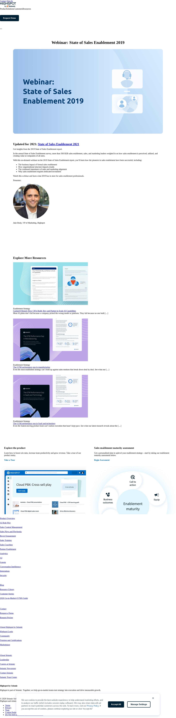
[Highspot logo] (8, 6)
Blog (2, 585)
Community (5, 636)
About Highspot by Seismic (11, 627)
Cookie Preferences (13, 712)
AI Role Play (5, 523)
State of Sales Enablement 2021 (58, 144)
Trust (7, 710)
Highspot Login (6, 631)
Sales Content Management (11, 527)
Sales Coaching (6, 545)
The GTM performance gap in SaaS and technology (34, 423)
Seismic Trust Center (8, 677)
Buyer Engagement (8, 536)
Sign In (10, 1)
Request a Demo (7, 613)
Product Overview (7, 518)
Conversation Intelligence (10, 567)
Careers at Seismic (7, 664)
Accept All (116, 704)
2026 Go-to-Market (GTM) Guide (14, 598)
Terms (7, 705)
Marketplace (5, 645)
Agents (3, 562)
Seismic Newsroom (8, 668)
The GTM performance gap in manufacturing (31, 367)
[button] (153, 698)
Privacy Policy (93, 706)
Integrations (5, 571)
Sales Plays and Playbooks (11, 531)
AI (1, 558)
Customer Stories (7, 594)
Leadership (4, 660)
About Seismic (6, 655)
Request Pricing (6, 617)
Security (3, 575)
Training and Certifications (11, 640)
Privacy (8, 708)
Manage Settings (139, 704)
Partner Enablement (8, 549)
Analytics (4, 553)
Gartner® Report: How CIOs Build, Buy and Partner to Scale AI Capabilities (44, 311)
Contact (3, 1)
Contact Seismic (6, 673)
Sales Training (6, 540)
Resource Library (7, 589)
